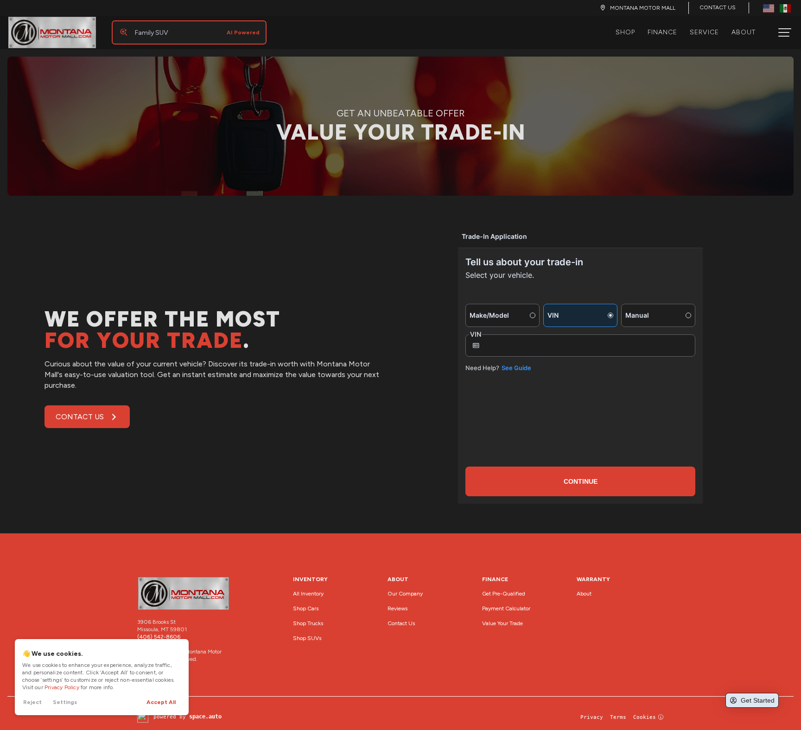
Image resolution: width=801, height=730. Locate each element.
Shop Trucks (308, 623)
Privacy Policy (61, 687)
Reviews (397, 608)
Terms (618, 717)
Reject (32, 702)
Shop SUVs (307, 638)
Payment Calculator (506, 608)
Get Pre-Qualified (503, 593)
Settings (65, 702)
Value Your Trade (502, 623)
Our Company (405, 593)
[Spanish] (785, 7)
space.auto (205, 716)
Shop (625, 32)
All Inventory (308, 593)
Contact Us (717, 7)
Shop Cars (305, 608)
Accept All (161, 702)
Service (704, 32)
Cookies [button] (644, 717)
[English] (768, 7)
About (743, 32)
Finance (662, 32)
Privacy (591, 717)
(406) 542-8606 (158, 637)
